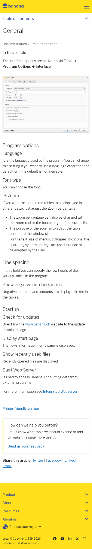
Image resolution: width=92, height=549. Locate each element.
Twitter (37, 460)
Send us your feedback (26, 446)
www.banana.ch (37, 324)
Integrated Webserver (60, 391)
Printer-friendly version (21, 408)
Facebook (54, 460)
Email (7, 466)
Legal (6, 538)
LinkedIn (71, 460)
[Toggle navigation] (85, 6)
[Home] (17, 6)
